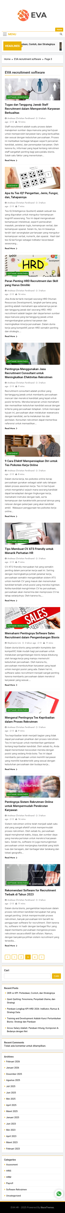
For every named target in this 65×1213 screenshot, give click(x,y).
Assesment (12, 185)
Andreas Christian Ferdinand (20, 118)
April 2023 (11, 1136)
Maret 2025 (12, 1111)
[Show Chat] (59, 1194)
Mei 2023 (10, 1130)
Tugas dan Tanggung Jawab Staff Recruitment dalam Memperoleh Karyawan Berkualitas (32, 108)
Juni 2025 (11, 1092)
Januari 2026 (12, 1067)
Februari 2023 (13, 1148)
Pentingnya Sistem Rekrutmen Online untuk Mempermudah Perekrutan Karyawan (29, 806)
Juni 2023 (11, 1123)
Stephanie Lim (14, 642)
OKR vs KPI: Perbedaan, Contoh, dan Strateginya (31, 993)
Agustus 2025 (13, 1080)
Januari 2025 (12, 1117)
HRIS (8, 1170)
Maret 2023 (12, 1142)
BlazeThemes (47, 1207)
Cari (6, 970)
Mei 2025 (10, 1098)
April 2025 (11, 1105)
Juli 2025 (10, 1086)
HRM (8, 1177)
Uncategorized (13, 1195)
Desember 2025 (14, 1074)
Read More (10, 160)
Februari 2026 (13, 1061)
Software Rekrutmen (17, 97)
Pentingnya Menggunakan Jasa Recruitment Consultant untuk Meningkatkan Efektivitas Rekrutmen (28, 373)
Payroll (9, 1183)
